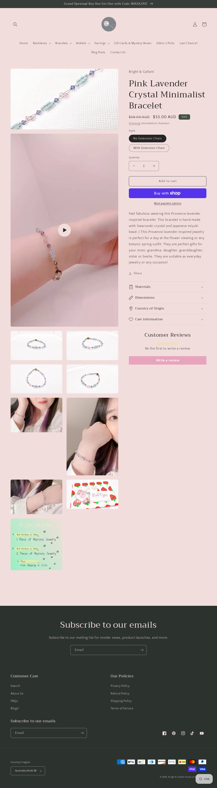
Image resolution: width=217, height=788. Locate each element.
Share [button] (138, 273)
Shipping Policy (121, 701)
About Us (17, 693)
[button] (15, 24)
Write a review (167, 360)
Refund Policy (120, 693)
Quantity (134, 157)
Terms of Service (122, 708)
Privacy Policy (120, 686)
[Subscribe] (141, 650)
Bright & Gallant (176, 777)
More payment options (167, 203)
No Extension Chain (147, 138)
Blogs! (15, 708)
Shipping (134, 123)
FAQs (14, 701)
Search (15, 686)
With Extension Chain (149, 148)
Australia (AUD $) (26, 770)
